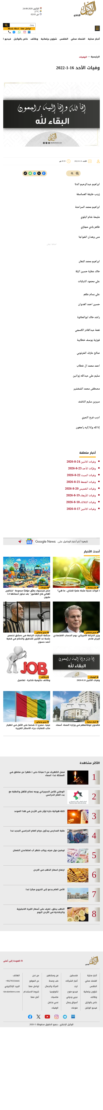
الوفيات (83, 57)
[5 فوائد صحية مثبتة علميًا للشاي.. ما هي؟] (76, 572)
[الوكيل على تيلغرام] (65, 1017)
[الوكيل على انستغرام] (56, 1017)
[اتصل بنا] (9, 32)
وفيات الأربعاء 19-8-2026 (81, 495)
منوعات (44, 587)
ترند (76, 986)
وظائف (34, 39)
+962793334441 (13, 981)
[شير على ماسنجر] (34, 173)
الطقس (64, 39)
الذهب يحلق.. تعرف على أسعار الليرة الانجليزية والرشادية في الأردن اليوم (41, 910)
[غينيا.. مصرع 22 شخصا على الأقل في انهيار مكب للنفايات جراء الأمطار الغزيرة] (26, 706)
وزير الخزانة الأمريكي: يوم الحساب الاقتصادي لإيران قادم (76, 637)
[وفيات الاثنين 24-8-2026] (76, 661)
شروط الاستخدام (31, 992)
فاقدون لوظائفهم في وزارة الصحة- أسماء (78, 725)
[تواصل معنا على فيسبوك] (14, 32)
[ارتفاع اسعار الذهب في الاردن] (77, 875)
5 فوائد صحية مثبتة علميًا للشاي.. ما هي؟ (78, 591)
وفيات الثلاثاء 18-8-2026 (81, 502)
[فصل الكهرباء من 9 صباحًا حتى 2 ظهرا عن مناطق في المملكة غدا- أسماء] (77, 778)
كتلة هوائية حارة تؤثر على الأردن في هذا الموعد (39, 811)
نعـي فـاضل (53, 1002)
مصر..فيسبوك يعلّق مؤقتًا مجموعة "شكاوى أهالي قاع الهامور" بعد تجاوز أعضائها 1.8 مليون (27, 594)
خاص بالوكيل (21, 39)
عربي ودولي (91, 632)
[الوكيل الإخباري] (85, 10)
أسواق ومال (72, 1002)
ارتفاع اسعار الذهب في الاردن (49, 870)
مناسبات (54, 997)
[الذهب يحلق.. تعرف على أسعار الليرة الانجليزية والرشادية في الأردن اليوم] (77, 914)
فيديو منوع (72, 992)
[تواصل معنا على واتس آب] (19, 32)
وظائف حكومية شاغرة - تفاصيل (33, 680)
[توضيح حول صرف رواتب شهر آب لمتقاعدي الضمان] (77, 856)
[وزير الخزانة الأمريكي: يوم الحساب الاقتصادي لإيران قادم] (76, 617)
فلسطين (74, 975)
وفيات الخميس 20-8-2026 (80, 488)
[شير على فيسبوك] (44, 173)
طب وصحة (92, 587)
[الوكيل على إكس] (38, 1017)
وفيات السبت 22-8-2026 (81, 475)
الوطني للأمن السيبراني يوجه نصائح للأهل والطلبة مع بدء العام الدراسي (37, 793)
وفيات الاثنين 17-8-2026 (81, 509)
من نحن (35, 975)
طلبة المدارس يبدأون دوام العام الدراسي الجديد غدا (37, 830)
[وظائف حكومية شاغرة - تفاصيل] (26, 661)
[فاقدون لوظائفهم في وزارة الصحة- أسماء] (76, 706)
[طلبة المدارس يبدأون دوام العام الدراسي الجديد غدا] (77, 836)
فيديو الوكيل (91, 1008)
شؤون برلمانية (49, 39)
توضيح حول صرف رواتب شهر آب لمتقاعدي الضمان (39, 850)
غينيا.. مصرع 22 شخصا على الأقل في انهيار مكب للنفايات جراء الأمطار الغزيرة (28, 726)
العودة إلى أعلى (12, 960)
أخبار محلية (94, 39)
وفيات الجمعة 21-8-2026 (81, 482)
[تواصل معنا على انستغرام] (24, 32)
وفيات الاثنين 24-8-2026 (81, 462)
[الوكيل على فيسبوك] (30, 1017)
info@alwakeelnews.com (11, 992)
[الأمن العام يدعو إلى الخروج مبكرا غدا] (77, 895)
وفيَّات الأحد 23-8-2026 (82, 468)
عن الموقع (34, 981)
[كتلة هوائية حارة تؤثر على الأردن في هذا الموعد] (77, 817)
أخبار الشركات (71, 981)
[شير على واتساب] (30, 173)
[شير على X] (39, 173)
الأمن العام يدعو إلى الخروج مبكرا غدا (45, 889)
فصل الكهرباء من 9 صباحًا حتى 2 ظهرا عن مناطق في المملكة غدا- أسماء (37, 774)
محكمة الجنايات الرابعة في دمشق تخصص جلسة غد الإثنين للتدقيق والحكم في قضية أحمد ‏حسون (28, 639)
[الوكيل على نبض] (73, 1016)
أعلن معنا (35, 997)
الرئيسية (95, 57)
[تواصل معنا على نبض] (29, 32)
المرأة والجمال (51, 986)
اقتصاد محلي (78, 39)
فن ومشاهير (52, 975)
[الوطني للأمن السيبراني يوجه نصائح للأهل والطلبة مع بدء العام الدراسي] (77, 797)
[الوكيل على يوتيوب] (47, 1017)
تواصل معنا (34, 986)
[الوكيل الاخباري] (92, 961)
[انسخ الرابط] (25, 173)
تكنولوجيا (54, 992)
